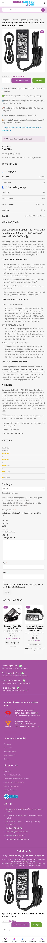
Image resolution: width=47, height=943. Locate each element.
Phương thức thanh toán (12, 775)
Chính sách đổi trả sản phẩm (14, 782)
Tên (5, 563)
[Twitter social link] (11, 153)
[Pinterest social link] (13, 153)
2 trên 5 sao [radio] (14, 513)
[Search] (43, 10)
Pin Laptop (7, 744)
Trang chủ (5, 20)
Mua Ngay (39, 80)
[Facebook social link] (8, 153)
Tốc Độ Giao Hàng (8, 532)
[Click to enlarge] (5, 69)
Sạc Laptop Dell (36, 20)
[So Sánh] (4, 929)
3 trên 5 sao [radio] (23, 513)
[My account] (44, 3)
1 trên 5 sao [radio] (6, 513)
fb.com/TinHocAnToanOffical (19, 839)
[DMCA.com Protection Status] (10, 732)
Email (5, 572)
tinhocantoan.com (17, 433)
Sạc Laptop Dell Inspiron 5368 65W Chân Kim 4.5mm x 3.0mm (34, 628)
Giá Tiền (5, 520)
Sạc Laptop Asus (16, 631)
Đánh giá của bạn (9, 510)
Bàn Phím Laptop (10, 751)
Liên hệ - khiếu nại (10, 790)
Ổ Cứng (6, 759)
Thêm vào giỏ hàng (21, 80)
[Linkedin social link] (16, 153)
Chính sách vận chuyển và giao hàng (17, 779)
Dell (39, 157)
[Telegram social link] (19, 153)
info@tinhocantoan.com (19, 832)
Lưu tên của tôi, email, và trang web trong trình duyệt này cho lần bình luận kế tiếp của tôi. (23, 585)
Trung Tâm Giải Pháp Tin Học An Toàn (29, 369)
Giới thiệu (7, 771)
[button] (35, 645)
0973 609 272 (17, 828)
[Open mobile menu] (3, 3)
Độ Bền (4, 526)
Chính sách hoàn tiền (11, 786)
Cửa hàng (14, 20)
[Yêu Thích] (19, 608)
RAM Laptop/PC (9, 755)
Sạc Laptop (24, 20)
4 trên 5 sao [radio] (32, 513)
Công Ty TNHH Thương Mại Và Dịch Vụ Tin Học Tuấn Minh (23, 857)
